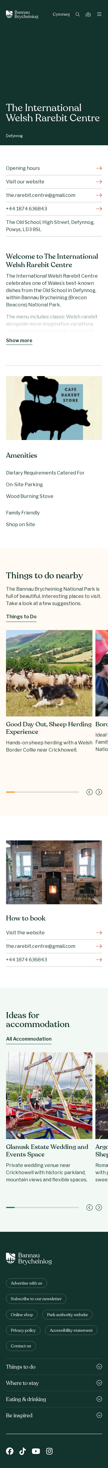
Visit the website (25, 933)
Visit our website (25, 182)
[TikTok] (23, 1452)
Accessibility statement (71, 1330)
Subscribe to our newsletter (36, 1299)
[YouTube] (36, 1452)
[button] (89, 792)
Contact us (21, 1346)
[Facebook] (10, 1452)
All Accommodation (29, 1039)
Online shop (22, 1315)
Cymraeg (61, 15)
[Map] (89, 15)
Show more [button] (19, 340)
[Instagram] (49, 1452)
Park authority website (67, 1315)
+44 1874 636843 (26, 209)
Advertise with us (26, 1283)
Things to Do (21, 616)
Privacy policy (23, 1330)
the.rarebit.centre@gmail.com (40, 195)
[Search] (78, 15)
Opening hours (23, 168)
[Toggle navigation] (99, 15)
